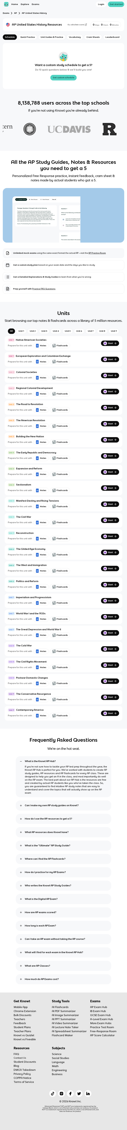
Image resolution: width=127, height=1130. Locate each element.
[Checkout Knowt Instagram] (61, 1093)
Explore (25, 4)
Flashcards (62, 345)
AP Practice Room (97, 253)
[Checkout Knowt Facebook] (70, 1093)
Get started (116, 4)
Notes (43, 345)
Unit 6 (79, 331)
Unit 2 (33, 331)
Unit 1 (21, 331)
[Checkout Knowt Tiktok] (52, 1093)
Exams (35, 4)
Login (101, 4)
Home (14, 4)
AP (15, 13)
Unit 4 (56, 331)
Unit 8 (102, 331)
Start (110, 343)
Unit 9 (114, 331)
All (11, 331)
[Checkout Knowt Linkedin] (88, 1093)
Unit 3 (44, 331)
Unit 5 (67, 331)
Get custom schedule (63, 77)
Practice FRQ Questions (43, 289)
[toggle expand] (21, 761)
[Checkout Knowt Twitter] (79, 1093)
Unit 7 (91, 331)
